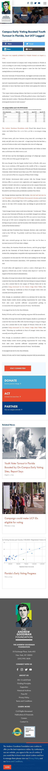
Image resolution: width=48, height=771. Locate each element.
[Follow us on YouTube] (39, 3)
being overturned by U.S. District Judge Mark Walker (25, 287)
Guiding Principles (24, 683)
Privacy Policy (24, 697)
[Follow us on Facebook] (28, 3)
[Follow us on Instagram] (31, 3)
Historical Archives (24, 690)
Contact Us (24, 722)
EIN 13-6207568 (24, 680)
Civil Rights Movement (24, 711)
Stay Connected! (17, 368)
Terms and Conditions (24, 701)
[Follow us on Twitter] (35, 3)
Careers (24, 718)
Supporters (24, 687)
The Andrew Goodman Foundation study (15, 128)
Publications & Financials (24, 714)
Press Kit (24, 694)
